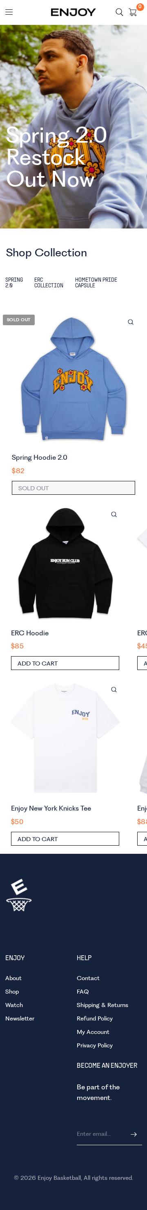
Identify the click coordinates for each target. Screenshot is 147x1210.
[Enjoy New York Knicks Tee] (65, 738)
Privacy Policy (95, 1046)
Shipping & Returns (102, 1005)
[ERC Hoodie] (65, 563)
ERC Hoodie (30, 633)
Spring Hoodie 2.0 (39, 458)
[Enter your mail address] (134, 1134)
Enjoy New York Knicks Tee (51, 808)
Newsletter (19, 1019)
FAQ (83, 992)
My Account (93, 1032)
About (13, 978)
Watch (14, 1005)
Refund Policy (95, 1019)
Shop (12, 992)
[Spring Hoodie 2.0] (73, 379)
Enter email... (94, 1118)
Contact (88, 978)
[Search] (119, 12)
